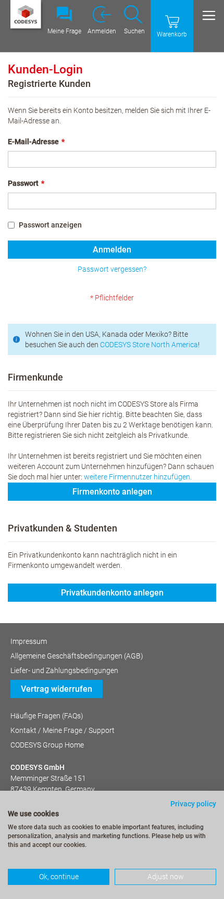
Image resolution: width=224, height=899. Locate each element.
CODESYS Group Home (47, 745)
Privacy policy (193, 804)
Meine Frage (64, 31)
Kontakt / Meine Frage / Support (62, 730)
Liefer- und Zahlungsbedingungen (64, 670)
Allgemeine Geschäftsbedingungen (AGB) (76, 656)
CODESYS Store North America (149, 344)
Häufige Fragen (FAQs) (46, 716)
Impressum (28, 641)
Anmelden (102, 31)
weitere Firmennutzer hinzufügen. (138, 477)
